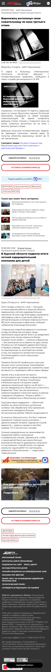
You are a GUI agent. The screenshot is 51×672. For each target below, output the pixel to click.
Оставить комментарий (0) (25, 167)
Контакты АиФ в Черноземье (17, 561)
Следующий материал (24, 665)
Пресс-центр (30, 564)
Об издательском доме (14, 568)
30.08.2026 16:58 (8, 248)
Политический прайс (13, 584)
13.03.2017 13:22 (7, 10)
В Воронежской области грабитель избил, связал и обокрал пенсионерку (28, 211)
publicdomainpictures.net (30, 62)
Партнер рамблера (36, 660)
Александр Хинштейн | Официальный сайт (20, 298)
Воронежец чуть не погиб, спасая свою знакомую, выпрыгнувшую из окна (27, 227)
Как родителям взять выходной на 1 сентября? (24, 486)
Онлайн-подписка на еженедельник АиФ (24, 571)
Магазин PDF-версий (13, 575)
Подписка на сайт (12, 564)
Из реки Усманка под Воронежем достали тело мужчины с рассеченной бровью (21, 146)
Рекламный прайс (12, 557)
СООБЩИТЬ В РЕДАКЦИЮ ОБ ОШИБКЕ (20, 588)
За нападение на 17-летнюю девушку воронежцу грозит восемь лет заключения (28, 235)
